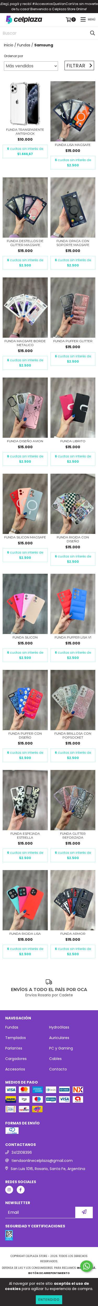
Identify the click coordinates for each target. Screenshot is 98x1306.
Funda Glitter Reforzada (73, 835)
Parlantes (13, 1048)
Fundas (23, 45)
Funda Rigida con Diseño (73, 539)
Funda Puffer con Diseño (25, 735)
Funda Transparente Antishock (25, 131)
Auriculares (59, 1037)
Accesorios (15, 1069)
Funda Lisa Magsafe (73, 145)
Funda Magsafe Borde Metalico (25, 343)
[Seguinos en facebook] (21, 1190)
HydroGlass (59, 1027)
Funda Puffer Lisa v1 (73, 637)
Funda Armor (72, 934)
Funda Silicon (25, 637)
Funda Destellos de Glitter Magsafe (25, 243)
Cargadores (16, 1058)
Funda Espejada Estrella (25, 835)
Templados (15, 1037)
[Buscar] (92, 33)
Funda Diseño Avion (25, 441)
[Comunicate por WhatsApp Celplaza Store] (86, 1266)
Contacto (58, 1069)
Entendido (49, 1299)
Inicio (8, 45)
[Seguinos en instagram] (9, 1190)
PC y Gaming (61, 1048)
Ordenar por (13, 56)
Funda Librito (72, 441)
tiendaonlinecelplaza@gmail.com (42, 1160)
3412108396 (21, 1152)
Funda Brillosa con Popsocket (72, 735)
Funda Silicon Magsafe (25, 537)
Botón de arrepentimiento (49, 1273)
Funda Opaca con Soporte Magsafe (72, 243)
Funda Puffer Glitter (73, 341)
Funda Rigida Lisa (25, 934)
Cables (55, 1058)
